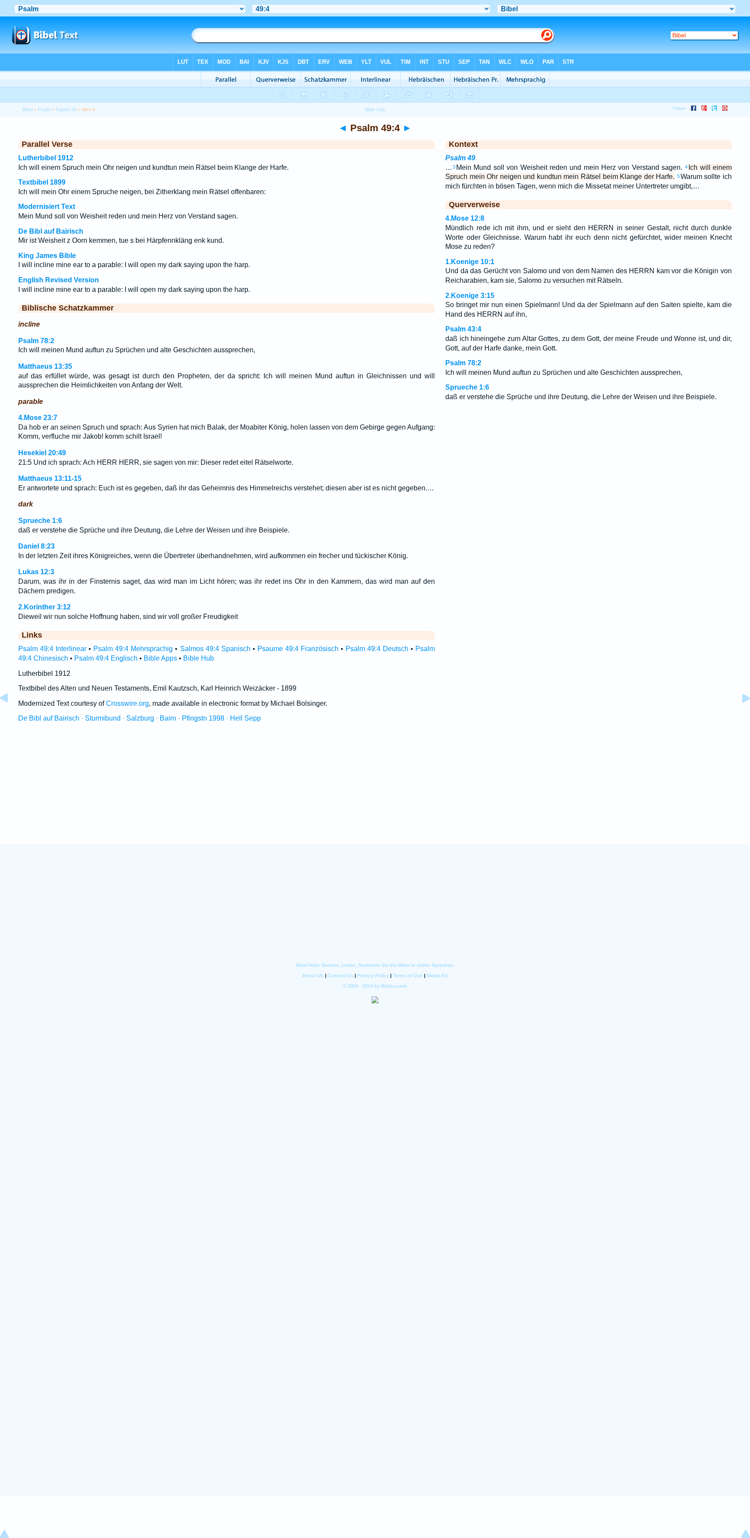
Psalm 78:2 (36, 340)
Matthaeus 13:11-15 (50, 478)
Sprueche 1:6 (40, 520)
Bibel (28, 109)
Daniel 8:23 (36, 546)
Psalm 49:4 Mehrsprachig (133, 648)
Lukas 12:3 (36, 572)
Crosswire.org (127, 703)
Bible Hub (198, 658)
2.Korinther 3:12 (44, 607)
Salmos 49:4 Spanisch (215, 648)
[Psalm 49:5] (739, 717)
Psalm (44, 109)
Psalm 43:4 (463, 329)
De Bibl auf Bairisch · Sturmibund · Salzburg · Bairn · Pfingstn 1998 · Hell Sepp (139, 718)
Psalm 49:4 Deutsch (376, 648)
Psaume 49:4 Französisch (298, 648)
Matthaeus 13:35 (45, 366)
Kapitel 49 (66, 109)
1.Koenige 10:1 (469, 261)
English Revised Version (58, 280)
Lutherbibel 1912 (45, 158)
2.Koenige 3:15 (469, 295)
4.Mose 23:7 (37, 417)
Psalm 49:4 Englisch (106, 658)
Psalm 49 (460, 158)
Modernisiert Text (46, 206)
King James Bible (47, 255)
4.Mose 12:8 (464, 218)
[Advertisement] (375, 791)
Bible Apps (160, 658)
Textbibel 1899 (42, 182)
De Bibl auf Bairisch (50, 231)
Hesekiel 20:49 (42, 452)
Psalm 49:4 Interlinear (52, 648)
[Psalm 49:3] (11, 717)
